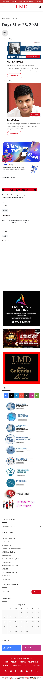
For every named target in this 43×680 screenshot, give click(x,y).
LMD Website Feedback (10, 572)
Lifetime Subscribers (9, 542)
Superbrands (6, 545)
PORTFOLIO (7, 665)
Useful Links (6, 576)
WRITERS (23, 662)
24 (27, 626)
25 (33, 626)
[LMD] (21, 7)
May (13, 18)
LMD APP (5, 569)
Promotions (6, 579)
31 (27, 631)
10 (27, 617)
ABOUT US (14, 662)
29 (16, 631)
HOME (7, 662)
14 (10, 622)
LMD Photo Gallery (8, 552)
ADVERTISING (33, 662)
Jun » (8, 635)
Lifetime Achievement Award (11, 548)
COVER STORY (15, 62)
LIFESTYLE (13, 120)
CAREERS (26, 665)
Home (5, 18)
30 (21, 631)
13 (4, 622)
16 (21, 622)
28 (10, 631)
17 (27, 622)
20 (4, 626)
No (6, 206)
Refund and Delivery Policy (11, 559)
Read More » (14, 76)
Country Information (9, 538)
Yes (6, 202)
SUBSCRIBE (17, 665)
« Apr (3, 635)
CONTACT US (35, 665)
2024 (9, 18)
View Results (6, 215)
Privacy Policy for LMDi (10, 565)
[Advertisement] (21, 267)
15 (16, 622)
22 (16, 626)
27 (4, 631)
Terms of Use (6, 555)
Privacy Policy (6, 562)
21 (10, 626)
